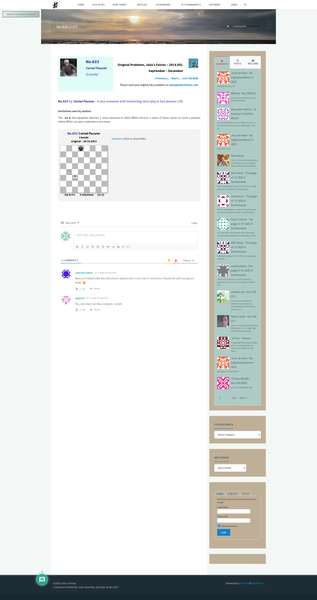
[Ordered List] (97, 247)
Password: (222, 516)
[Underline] (87, 247)
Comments (222, 64)
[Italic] (82, 247)
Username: (222, 507)
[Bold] (77, 247)
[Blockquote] (108, 247)
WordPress (257, 583)
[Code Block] (113, 247)
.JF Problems (239, 26)
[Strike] (92, 247)
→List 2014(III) (189, 78)
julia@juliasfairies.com (184, 85)
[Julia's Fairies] (55, 4)
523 (234, 398)
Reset (246, 493)
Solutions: (117, 138)
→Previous (160, 78)
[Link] (118, 247)
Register (233, 493)
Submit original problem (21, 14)
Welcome (253, 63)
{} (123, 246)
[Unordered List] (102, 247)
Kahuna (244, 583)
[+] (128, 246)
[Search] (245, 4)
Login (194, 222)
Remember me (229, 526)
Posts (237, 63)
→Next (173, 78)
